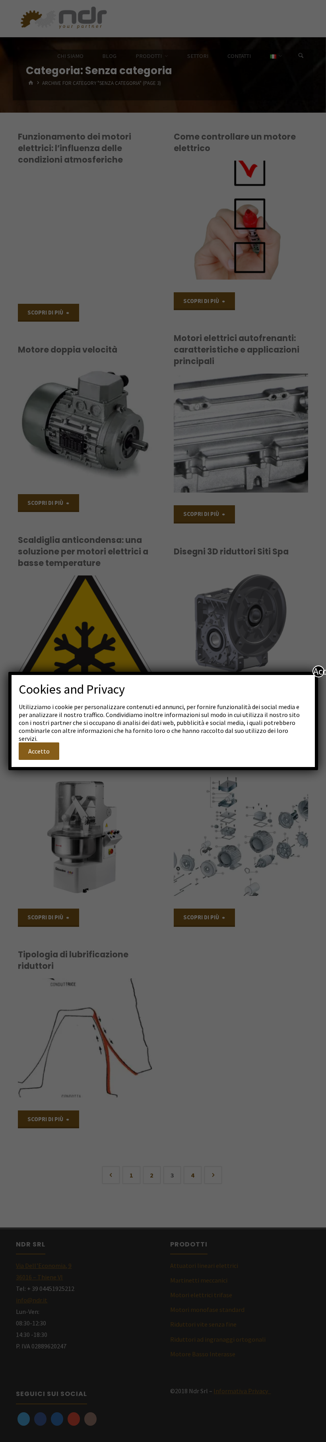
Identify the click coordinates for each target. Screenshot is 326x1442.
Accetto (39, 751)
